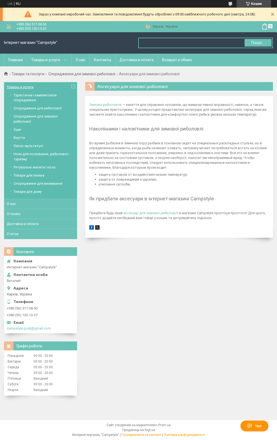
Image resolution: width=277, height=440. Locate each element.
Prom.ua (164, 425)
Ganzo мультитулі (28, 146)
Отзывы (14, 214)
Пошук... (258, 43)
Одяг (17, 130)
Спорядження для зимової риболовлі (81, 74)
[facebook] (91, 228)
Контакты (102, 60)
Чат (258, 426)
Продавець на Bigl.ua (138, 430)
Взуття (19, 138)
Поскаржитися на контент (141, 435)
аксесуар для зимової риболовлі (150, 213)
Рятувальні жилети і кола (34, 167)
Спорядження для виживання (38, 183)
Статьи (12, 234)
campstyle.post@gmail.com (29, 328)
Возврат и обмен (177, 60)
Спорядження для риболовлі (38, 108)
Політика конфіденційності (184, 435)
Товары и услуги (45, 60)
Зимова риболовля (105, 105)
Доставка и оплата (137, 60)
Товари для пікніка (29, 175)
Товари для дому (28, 192)
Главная (15, 60)
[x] (97, 228)
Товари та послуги (28, 74)
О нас (80, 60)
